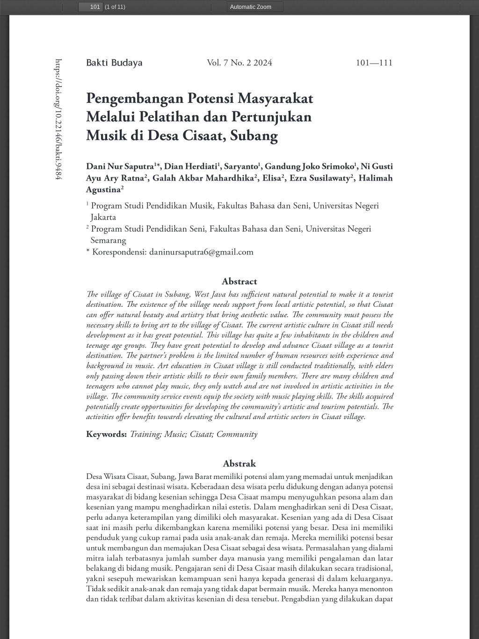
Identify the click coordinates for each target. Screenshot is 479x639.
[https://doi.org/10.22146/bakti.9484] (58, 119)
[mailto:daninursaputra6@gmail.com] (201, 252)
